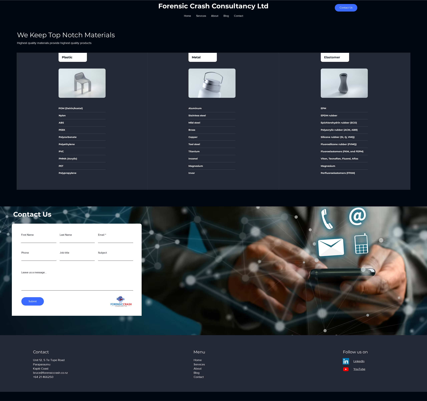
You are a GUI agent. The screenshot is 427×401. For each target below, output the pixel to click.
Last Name (66, 235)
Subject (102, 252)
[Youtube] (346, 369)
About (197, 368)
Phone (25, 252)
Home (198, 360)
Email (101, 235)
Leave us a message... (34, 272)
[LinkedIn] (346, 361)
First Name (27, 235)
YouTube (359, 369)
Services (199, 364)
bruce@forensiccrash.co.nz (50, 372)
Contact (199, 377)
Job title (64, 252)
